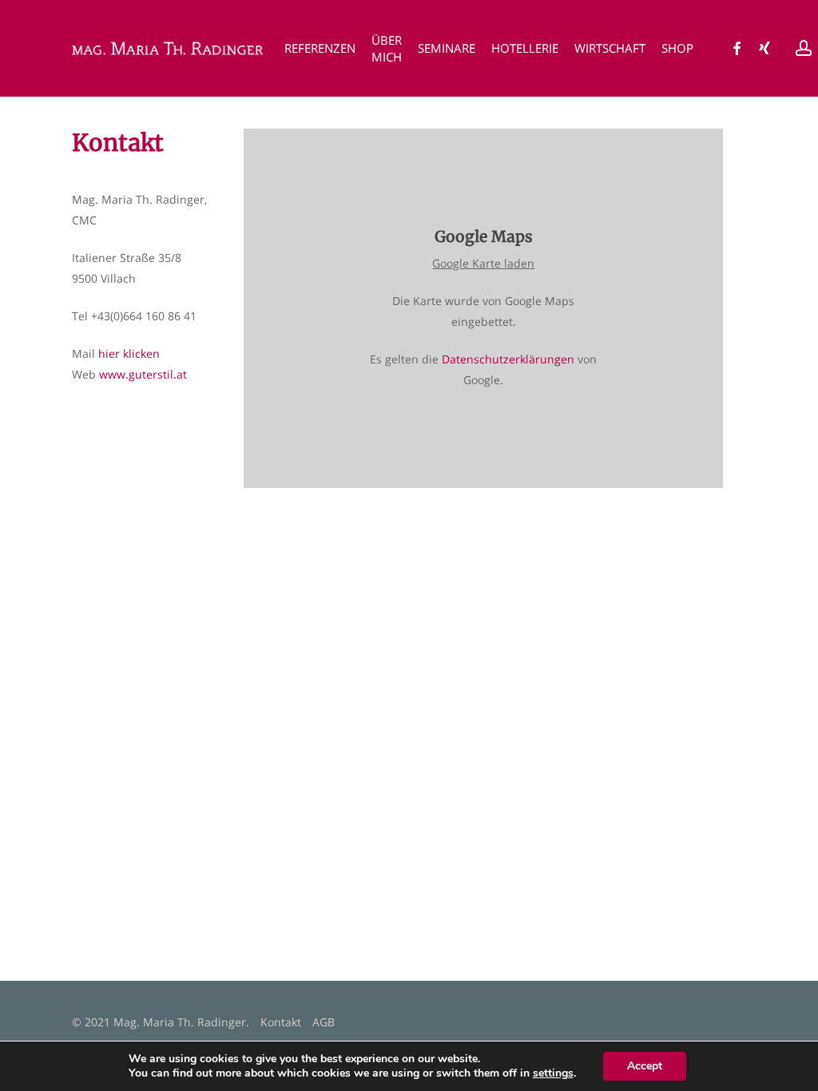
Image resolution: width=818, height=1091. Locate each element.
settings (553, 1073)
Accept (644, 1065)
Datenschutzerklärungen (508, 359)
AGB (323, 1022)
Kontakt (280, 1022)
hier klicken (129, 353)
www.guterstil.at (143, 374)
